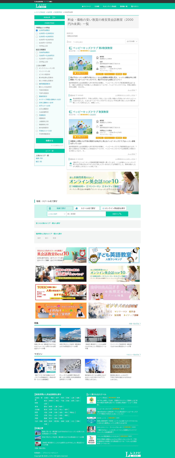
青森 (52, 398)
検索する (49, 141)
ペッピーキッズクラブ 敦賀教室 (90, 111)
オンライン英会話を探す (115, 208)
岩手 (57, 398)
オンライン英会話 (110, 6)
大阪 (45, 412)
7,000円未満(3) (44, 52)
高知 (55, 418)
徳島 (60, 418)
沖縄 (45, 424)
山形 (72, 398)
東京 (45, 401)
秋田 (62, 398)
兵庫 (50, 412)
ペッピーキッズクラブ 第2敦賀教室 (92, 47)
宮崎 (77, 421)
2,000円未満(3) (44, 30)
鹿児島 (56, 421)
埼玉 (57, 401)
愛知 (45, 406)
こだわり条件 (52, 214)
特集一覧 (124, 6)
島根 (66, 415)
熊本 (50, 421)
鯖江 (46, 238)
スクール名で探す (88, 208)
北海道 (46, 398)
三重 (55, 406)
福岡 (45, 421)
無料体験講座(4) (44, 84)
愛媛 (45, 418)
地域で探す (61, 208)
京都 (55, 412)
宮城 (67, 398)
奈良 (66, 412)
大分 (72, 421)
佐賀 (67, 421)
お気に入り (81, 73)
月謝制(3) (42, 115)
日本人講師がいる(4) (46, 103)
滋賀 (60, 412)
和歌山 (72, 412)
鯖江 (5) (39, 162)
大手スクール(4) (44, 106)
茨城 (67, 401)
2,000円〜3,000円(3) (46, 33)
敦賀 (54, 238)
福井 (39, 238)
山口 (55, 415)
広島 (45, 415)
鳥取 (60, 415)
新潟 (45, 409)
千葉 (62, 401)
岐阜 (60, 406)
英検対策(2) (43, 96)
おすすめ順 (130, 41)
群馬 (72, 401)
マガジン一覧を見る (132, 354)
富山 (60, 409)
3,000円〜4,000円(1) (46, 36)
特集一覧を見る (134, 323)
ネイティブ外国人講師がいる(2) (50, 99)
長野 (50, 409)
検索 (97, 6)
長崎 (62, 421)
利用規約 (37, 453)
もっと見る (131, 90)
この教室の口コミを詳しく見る (125, 95)
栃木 (77, 401)
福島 (77, 398)
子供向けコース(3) (45, 131)
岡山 (50, 415)
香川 (50, 418)
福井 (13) (39, 158)
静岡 (50, 406)
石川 (55, 409)
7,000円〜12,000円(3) (46, 55)
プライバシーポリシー (50, 453)
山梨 (45, 404)
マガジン (136, 6)
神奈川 (51, 401)
